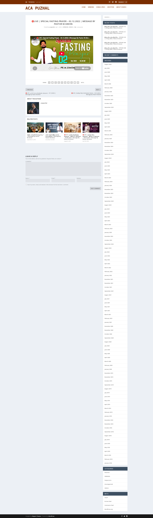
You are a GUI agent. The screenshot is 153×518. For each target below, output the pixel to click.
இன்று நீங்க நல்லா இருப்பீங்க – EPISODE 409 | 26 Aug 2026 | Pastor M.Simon (115, 43)
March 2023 (108, 224)
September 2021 (109, 291)
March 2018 (108, 455)
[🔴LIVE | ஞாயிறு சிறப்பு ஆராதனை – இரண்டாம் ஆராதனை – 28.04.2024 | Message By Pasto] (91, 127)
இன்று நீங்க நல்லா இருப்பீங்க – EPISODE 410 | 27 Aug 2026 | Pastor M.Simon (115, 37)
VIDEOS (71, 27)
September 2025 (109, 107)
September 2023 (109, 201)
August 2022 (108, 248)
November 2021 (109, 283)
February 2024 (108, 181)
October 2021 (108, 287)
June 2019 (107, 396)
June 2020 (107, 349)
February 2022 (108, 271)
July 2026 (107, 68)
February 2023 (108, 228)
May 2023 (107, 217)
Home (84, 7)
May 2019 (107, 400)
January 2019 (108, 416)
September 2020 (109, 338)
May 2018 (107, 447)
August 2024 (108, 158)
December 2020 (109, 326)
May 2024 (107, 170)
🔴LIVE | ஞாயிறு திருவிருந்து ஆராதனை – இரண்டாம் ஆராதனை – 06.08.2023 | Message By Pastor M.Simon (72, 137)
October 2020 (108, 334)
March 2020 (108, 361)
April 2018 (107, 451)
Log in (106, 497)
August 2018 (108, 435)
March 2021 (108, 314)
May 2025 (107, 123)
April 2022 (107, 263)
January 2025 (108, 138)
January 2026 (108, 91)
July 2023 (107, 209)
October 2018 (108, 428)
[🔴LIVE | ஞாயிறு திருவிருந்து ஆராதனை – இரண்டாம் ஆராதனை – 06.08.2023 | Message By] (72, 127)
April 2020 (107, 357)
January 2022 (108, 275)
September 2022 (109, 244)
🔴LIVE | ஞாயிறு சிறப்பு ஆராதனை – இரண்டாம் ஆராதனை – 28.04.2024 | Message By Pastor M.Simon (91, 137)
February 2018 (108, 459)
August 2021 (108, 295)
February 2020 (108, 365)
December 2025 (109, 95)
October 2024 (108, 150)
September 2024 (109, 154)
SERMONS (65, 27)
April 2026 (107, 80)
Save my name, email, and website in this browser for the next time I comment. (47, 184)
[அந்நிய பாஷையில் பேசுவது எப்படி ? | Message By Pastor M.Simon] (35, 127)
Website (79, 178)
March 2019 (108, 408)
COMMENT (28, 161)
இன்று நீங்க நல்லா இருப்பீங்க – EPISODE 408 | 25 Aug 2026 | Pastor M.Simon (115, 48)
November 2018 (109, 424)
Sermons (91, 7)
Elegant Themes (36, 516)
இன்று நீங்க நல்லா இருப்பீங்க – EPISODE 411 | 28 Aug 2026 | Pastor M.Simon (115, 32)
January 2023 (108, 232)
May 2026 (107, 76)
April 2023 (107, 220)
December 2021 (109, 279)
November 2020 (109, 330)
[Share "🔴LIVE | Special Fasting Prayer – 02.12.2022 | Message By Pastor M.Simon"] (49, 82)
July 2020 (107, 346)
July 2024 (107, 162)
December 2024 (109, 142)
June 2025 (107, 119)
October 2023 (108, 197)
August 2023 (108, 205)
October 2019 (108, 381)
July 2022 (107, 252)
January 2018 (108, 463)
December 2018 (109, 420)
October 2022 (108, 240)
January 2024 (108, 185)
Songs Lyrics (100, 7)
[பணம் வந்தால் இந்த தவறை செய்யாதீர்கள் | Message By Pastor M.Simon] (54, 127)
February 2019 (108, 412)
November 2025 (109, 99)
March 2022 (108, 267)
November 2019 (109, 377)
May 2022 (107, 260)
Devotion (110, 7)
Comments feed (109, 505)
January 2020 (108, 369)
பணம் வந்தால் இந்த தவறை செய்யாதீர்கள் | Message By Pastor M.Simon (53, 136)
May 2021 (107, 306)
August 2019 (108, 389)
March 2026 (108, 84)
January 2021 (108, 322)
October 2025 (108, 103)
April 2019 (107, 404)
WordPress (51, 516)
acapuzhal (52, 27)
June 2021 (107, 302)
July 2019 (107, 392)
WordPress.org (109, 509)
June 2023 (107, 213)
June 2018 (107, 443)
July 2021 (107, 299)
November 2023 (109, 193)
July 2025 (107, 115)
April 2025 (107, 127)
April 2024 (107, 174)
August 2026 (108, 64)
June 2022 (107, 256)
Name (28, 178)
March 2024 (108, 177)
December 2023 (109, 189)
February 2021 (108, 318)
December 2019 (109, 373)
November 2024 (109, 146)
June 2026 (107, 72)
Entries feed (108, 501)
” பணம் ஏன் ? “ (38, 2)
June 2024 (107, 166)
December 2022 (109, 236)
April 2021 (107, 310)
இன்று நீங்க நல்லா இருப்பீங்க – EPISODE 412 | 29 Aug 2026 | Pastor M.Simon (115, 27)
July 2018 (107, 439)
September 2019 (109, 385)
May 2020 (107, 353)
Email (53, 178)
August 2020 (108, 342)
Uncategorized (109, 484)
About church (121, 7)
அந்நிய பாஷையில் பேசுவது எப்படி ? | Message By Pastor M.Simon (35, 136)
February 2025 (108, 134)
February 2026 (108, 88)
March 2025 (108, 130)
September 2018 (109, 432)
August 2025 (108, 111)
